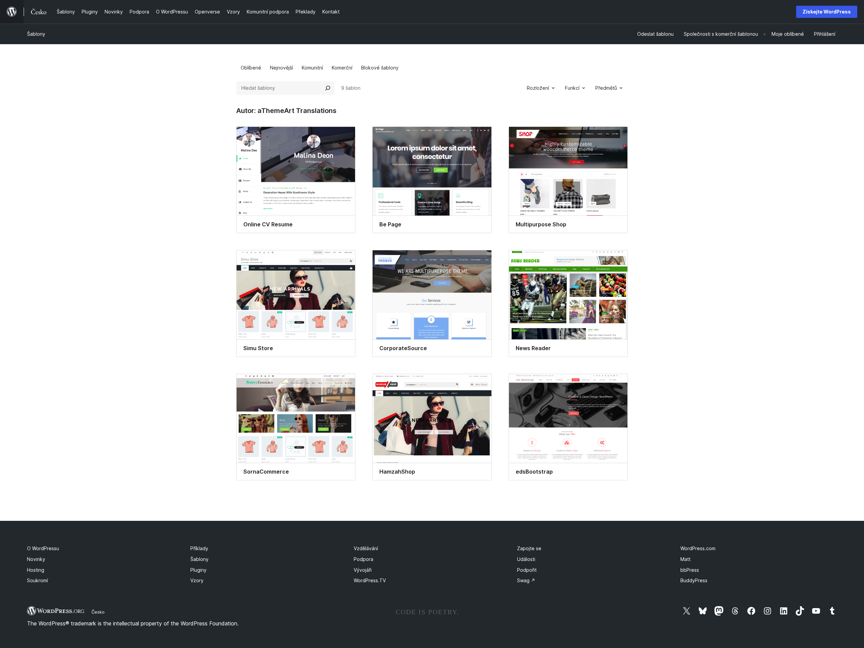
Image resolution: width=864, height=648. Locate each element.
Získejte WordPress (827, 12)
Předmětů (606, 88)
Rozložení (538, 88)
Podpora (363, 559)
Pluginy (198, 570)
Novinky (36, 559)
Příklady (199, 548)
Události (526, 559)
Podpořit (527, 570)
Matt (685, 559)
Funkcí (572, 88)
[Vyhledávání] (327, 88)
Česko (98, 612)
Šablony (36, 34)
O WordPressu (43, 548)
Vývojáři (363, 570)
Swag (526, 580)
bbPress (689, 570)
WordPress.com (698, 548)
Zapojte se (529, 548)
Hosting (35, 570)
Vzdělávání (366, 548)
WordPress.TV (370, 580)
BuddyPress (693, 580)
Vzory (197, 580)
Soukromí (37, 580)
